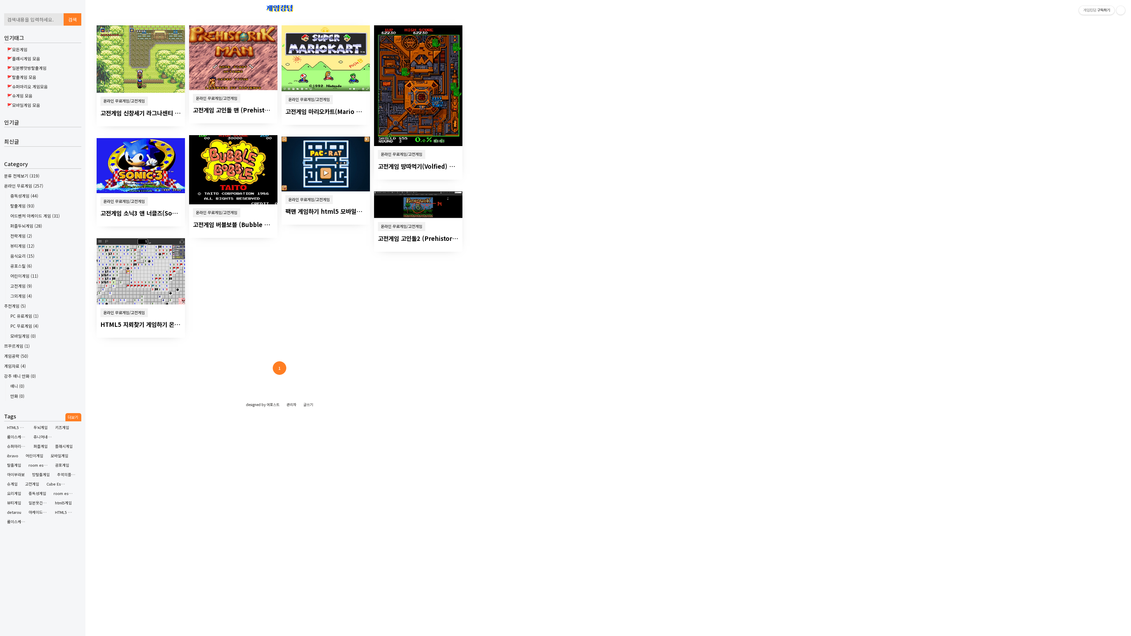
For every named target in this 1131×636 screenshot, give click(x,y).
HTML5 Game (18, 427)
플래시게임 (64, 446)
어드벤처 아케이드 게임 (35, 216)
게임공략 (16, 356)
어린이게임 (24, 276)
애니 (17, 386)
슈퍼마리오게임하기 (18, 446)
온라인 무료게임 (23, 186)
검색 (72, 19)
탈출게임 (22, 206)
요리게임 (14, 493)
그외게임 (21, 296)
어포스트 (273, 404)
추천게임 (15, 306)
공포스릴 (21, 266)
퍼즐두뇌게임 (26, 226)
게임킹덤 (279, 8)
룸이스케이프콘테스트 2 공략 (18, 437)
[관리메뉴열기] (1120, 10)
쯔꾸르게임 (17, 346)
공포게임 (62, 465)
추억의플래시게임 (68, 474)
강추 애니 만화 (20, 376)
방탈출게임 (41, 474)
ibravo (12, 455)
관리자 (291, 404)
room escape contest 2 (40, 465)
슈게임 (12, 484)
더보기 (73, 417)
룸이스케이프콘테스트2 (18, 521)
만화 (17, 396)
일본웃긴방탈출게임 (40, 503)
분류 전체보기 (21, 176)
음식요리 (22, 256)
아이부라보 (16, 474)
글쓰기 (308, 404)
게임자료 (15, 366)
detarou (14, 512)
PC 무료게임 (24, 326)
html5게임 (63, 503)
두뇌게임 (41, 427)
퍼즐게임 (41, 446)
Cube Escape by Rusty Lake (58, 484)
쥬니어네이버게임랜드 (45, 437)
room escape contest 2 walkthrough (65, 493)
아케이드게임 (39, 512)
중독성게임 (24, 196)
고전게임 (21, 286)
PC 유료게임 (24, 316)
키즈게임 (62, 427)
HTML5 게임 (65, 512)
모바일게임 (23, 336)
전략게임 (21, 236)
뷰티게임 (22, 246)
